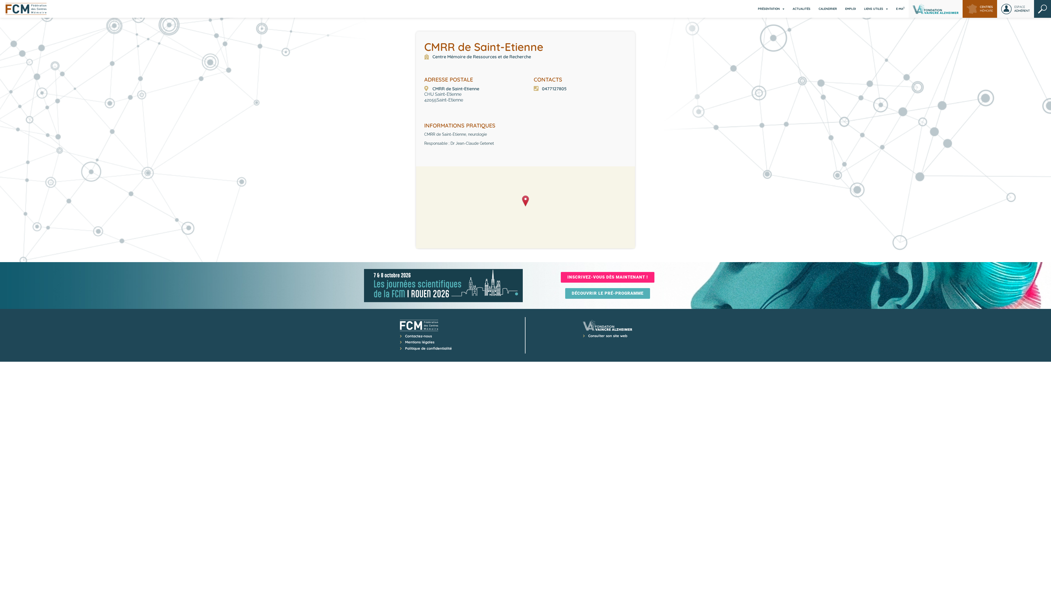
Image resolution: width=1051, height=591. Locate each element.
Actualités (801, 9)
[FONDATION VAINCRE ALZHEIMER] (936, 9)
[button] (525, 201)
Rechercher (1042, 9)
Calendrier (828, 9)
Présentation (769, 9)
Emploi (850, 9)
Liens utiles (873, 9)
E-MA (900, 8)
